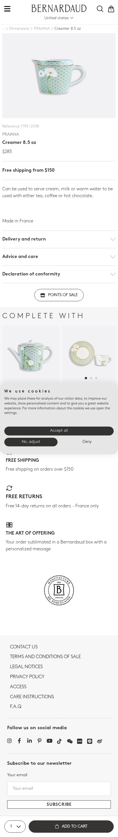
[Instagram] (9, 741)
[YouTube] (49, 741)
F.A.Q (15, 707)
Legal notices (26, 667)
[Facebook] (19, 741)
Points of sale (63, 295)
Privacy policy (27, 677)
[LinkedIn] (29, 741)
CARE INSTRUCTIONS (32, 697)
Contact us (24, 647)
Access (18, 687)
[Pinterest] (39, 741)
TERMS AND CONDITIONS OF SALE (45, 657)
